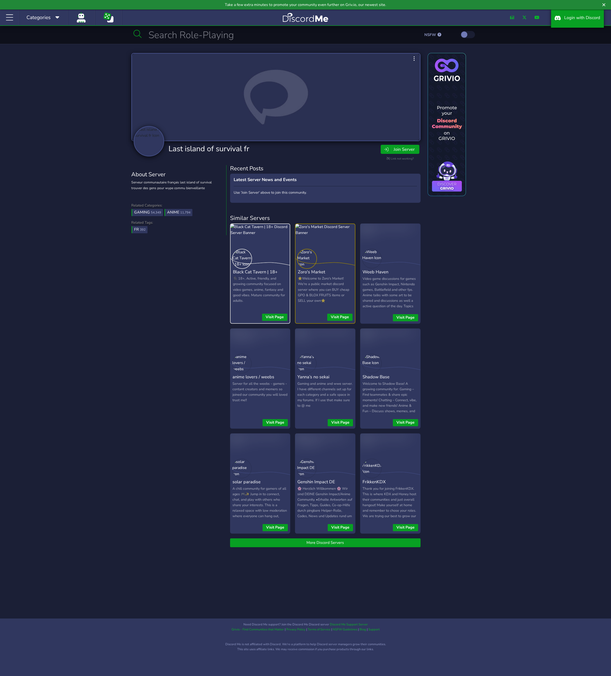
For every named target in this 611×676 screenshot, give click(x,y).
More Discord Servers (325, 542)
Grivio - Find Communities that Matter (258, 629)
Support (374, 629)
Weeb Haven (375, 272)
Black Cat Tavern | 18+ (255, 272)
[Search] (137, 34)
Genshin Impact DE (316, 482)
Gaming (147, 212)
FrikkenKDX (374, 482)
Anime (178, 212)
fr (140, 229)
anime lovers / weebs (253, 377)
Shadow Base (376, 377)
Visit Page (275, 317)
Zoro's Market (311, 272)
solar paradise (246, 482)
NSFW (430, 34)
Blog (362, 629)
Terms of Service (319, 629)
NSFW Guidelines (345, 629)
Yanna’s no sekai (313, 377)
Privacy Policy (296, 629)
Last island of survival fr (209, 149)
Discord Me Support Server (349, 624)
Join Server (404, 149)
